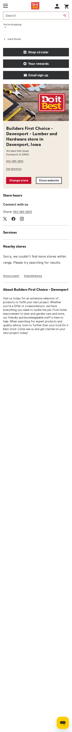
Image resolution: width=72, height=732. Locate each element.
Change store (18, 180)
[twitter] (5, 219)
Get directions (14, 168)
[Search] (65, 15)
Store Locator (11, 275)
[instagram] (22, 219)
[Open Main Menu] (5, 6)
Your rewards (38, 64)
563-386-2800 (14, 161)
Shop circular (38, 52)
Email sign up (38, 75)
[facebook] (13, 219)
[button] (57, 6)
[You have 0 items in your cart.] (66, 6)
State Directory (33, 275)
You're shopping (12, 24)
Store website (50, 181)
